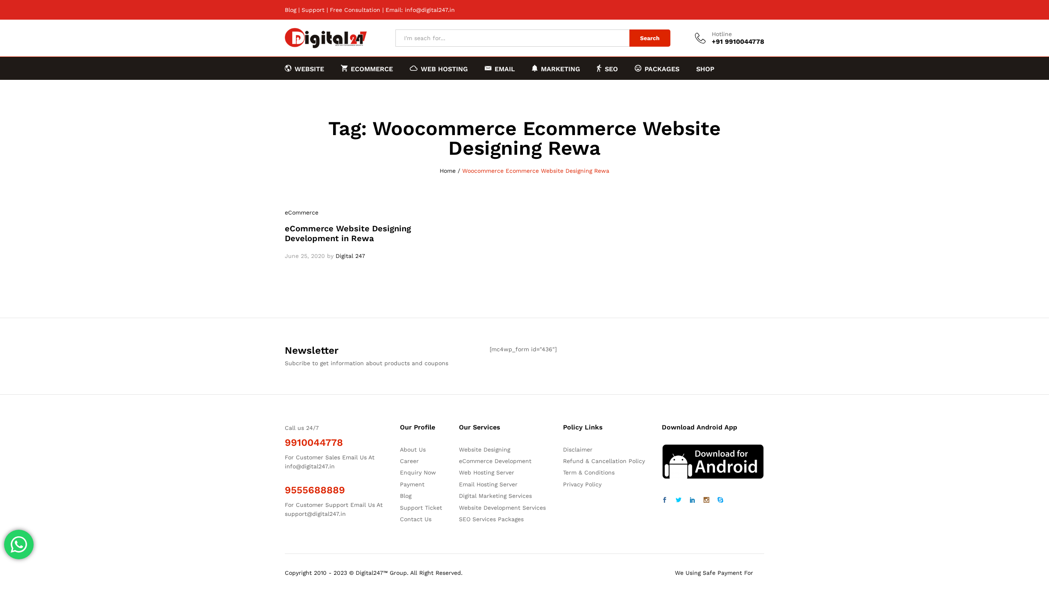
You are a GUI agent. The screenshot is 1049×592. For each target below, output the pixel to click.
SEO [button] (611, 68)
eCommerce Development (495, 461)
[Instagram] (706, 500)
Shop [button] (705, 69)
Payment (412, 484)
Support (313, 10)
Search (650, 38)
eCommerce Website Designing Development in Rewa (348, 233)
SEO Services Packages (491, 519)
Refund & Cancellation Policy (604, 461)
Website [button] (309, 68)
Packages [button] (662, 68)
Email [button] (505, 68)
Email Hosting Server (488, 484)
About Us (413, 449)
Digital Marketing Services (495, 496)
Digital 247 (350, 256)
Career (409, 461)
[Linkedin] (692, 500)
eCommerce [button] (372, 68)
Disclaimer (578, 449)
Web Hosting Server (486, 472)
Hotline (722, 34)
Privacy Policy (582, 484)
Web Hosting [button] (444, 68)
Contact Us (415, 519)
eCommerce (301, 212)
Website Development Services (502, 507)
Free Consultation (355, 10)
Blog (290, 10)
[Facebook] (665, 500)
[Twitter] (679, 500)
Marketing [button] (560, 68)
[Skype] (720, 500)
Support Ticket (421, 507)
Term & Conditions (589, 472)
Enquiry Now (418, 472)
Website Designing (484, 449)
